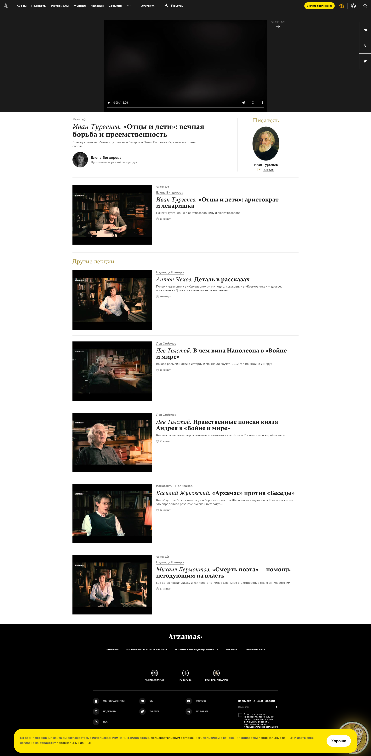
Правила (231, 649)
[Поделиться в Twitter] (365, 61)
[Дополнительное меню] (129, 6)
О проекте (112, 649)
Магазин (97, 6)
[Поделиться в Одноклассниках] (365, 46)
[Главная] (185, 636)
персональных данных (276, 738)
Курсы (21, 6)
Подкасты (38, 6)
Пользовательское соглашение (147, 649)
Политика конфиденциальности (196, 649)
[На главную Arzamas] (6, 6)
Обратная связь (255, 649)
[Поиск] (365, 6)
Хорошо (338, 741)
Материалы (60, 6)
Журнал (79, 6)
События (115, 6)
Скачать (319, 5)
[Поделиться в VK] (365, 30)
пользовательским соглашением (176, 738)
